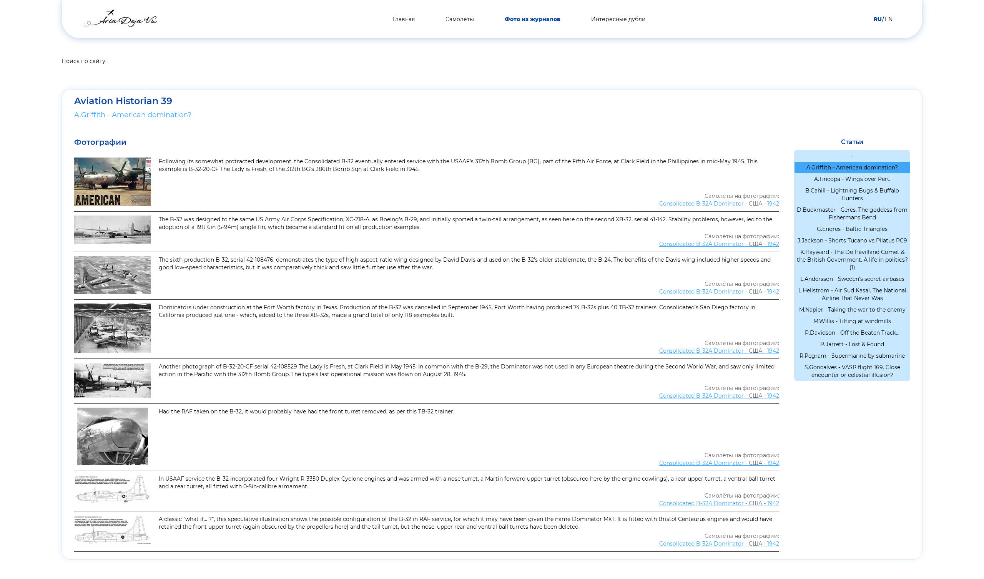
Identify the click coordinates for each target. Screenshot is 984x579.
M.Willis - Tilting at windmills (852, 321)
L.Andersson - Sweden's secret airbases (852, 278)
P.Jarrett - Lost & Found (852, 344)
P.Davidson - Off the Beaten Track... (852, 332)
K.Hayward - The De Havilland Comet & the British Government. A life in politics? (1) (852, 260)
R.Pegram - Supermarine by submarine (852, 355)
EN (889, 19)
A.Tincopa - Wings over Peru (852, 179)
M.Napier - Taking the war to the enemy (852, 309)
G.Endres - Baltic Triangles (852, 229)
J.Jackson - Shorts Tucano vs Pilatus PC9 (852, 240)
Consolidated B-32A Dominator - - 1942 (719, 203)
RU (878, 19)
